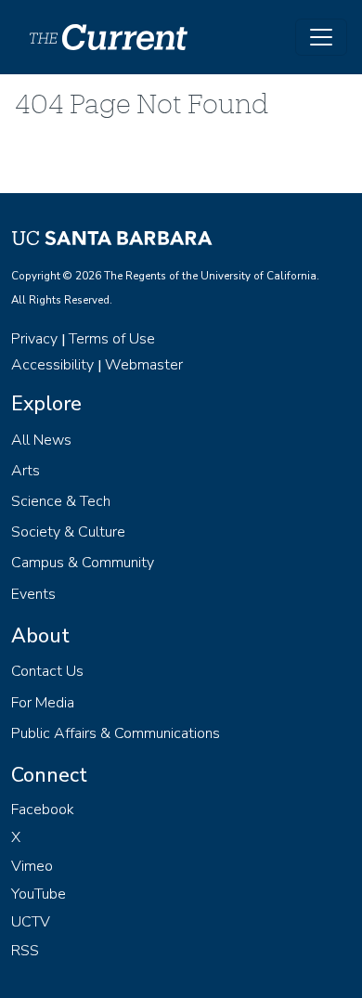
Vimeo (32, 866)
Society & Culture (68, 532)
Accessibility (52, 365)
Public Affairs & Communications (115, 733)
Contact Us (47, 671)
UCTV (30, 922)
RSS (25, 950)
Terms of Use (112, 339)
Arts (25, 470)
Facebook (42, 809)
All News (41, 440)
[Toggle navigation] (321, 37)
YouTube (38, 894)
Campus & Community (82, 562)
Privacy (34, 339)
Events (33, 594)
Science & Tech (60, 501)
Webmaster (144, 365)
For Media (42, 703)
